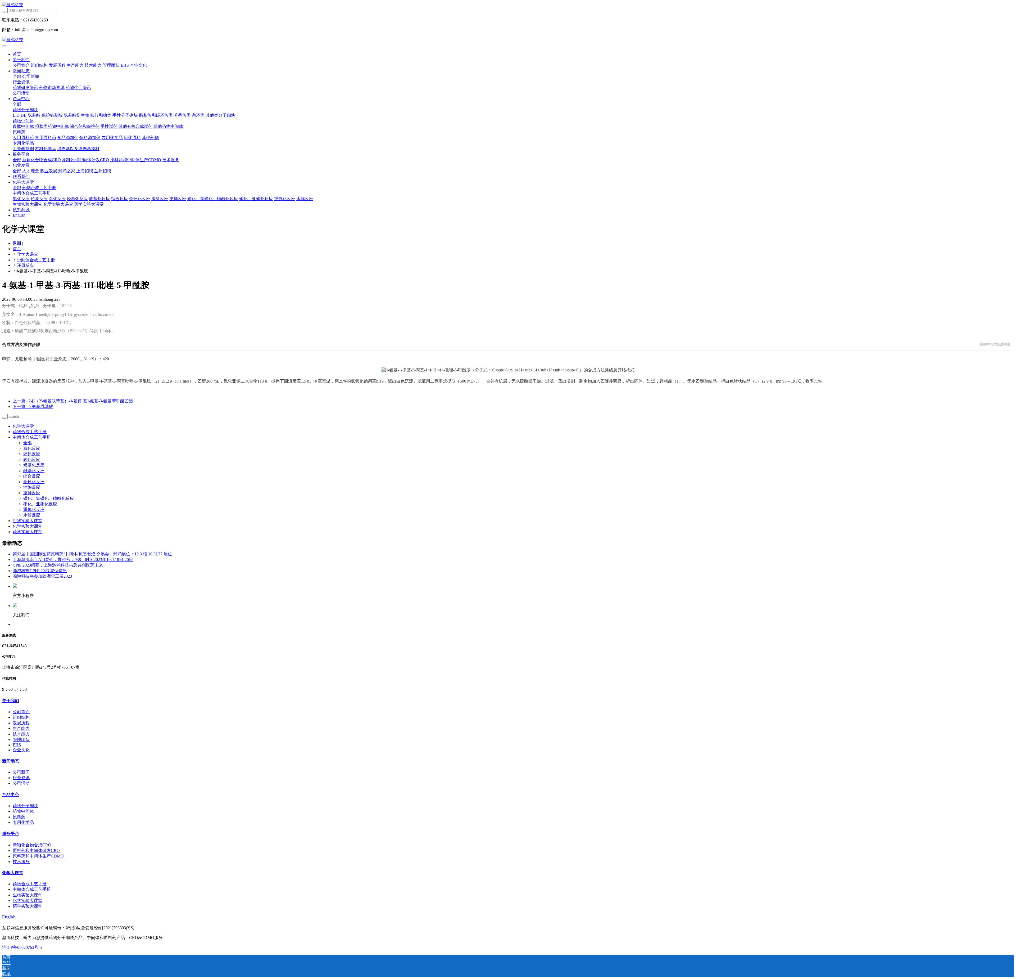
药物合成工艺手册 (30, 431)
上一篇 (73, 401)
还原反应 (25, 265)
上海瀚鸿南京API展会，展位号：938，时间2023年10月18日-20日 (73, 559)
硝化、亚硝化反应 (40, 504)
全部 (17, 76)
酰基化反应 (33, 470)
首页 (17, 54)
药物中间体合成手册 (994, 344)
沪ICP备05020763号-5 (22, 947)
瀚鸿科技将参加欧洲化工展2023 (42, 576)
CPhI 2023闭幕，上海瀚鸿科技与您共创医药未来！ (60, 565)
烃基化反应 (33, 465)
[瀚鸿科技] (508, 5)
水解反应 (31, 515)
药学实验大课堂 (27, 531)
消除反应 (31, 487)
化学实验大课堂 (27, 526)
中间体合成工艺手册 (36, 260)
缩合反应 (31, 476)
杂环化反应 (33, 481)
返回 (17, 243)
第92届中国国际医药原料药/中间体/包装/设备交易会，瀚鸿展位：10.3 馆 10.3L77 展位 (92, 554)
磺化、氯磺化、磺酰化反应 (48, 498)
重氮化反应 (33, 509)
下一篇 (33, 406)
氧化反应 (31, 448)
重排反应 (31, 493)
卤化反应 (31, 459)
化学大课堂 (27, 254)
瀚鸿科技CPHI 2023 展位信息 (40, 570)
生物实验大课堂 (27, 520)
